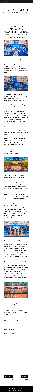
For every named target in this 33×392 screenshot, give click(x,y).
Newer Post (8, 376)
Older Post (24, 376)
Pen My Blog (16, 10)
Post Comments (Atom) (23, 379)
